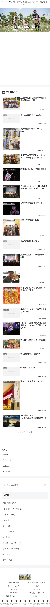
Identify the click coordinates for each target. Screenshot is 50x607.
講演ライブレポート (11, 549)
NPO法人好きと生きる (12, 509)
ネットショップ (9, 515)
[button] (45, 485)
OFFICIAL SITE (9, 503)
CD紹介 (6, 520)
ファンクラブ (8, 532)
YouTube (6, 472)
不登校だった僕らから (12, 543)
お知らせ (6, 554)
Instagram (7, 466)
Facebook (7, 460)
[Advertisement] (25, 60)
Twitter (5, 455)
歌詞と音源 (7, 560)
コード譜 (6, 526)
